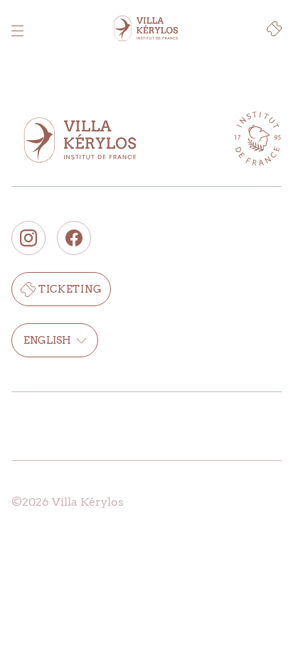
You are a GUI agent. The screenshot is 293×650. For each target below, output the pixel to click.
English (47, 340)
